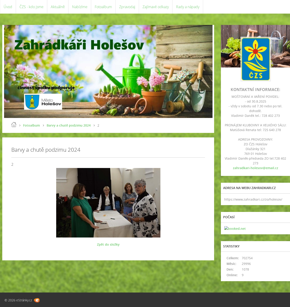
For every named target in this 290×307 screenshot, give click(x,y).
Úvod (8, 6)
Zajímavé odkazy (156, 6)
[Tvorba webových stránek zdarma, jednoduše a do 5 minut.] (37, 300)
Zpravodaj (127, 6)
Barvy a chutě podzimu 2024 (69, 125)
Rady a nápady (187, 6)
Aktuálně (58, 6)
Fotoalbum (103, 6)
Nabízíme (79, 6)
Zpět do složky (108, 244)
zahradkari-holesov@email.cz (255, 168)
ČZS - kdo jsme (31, 6)
